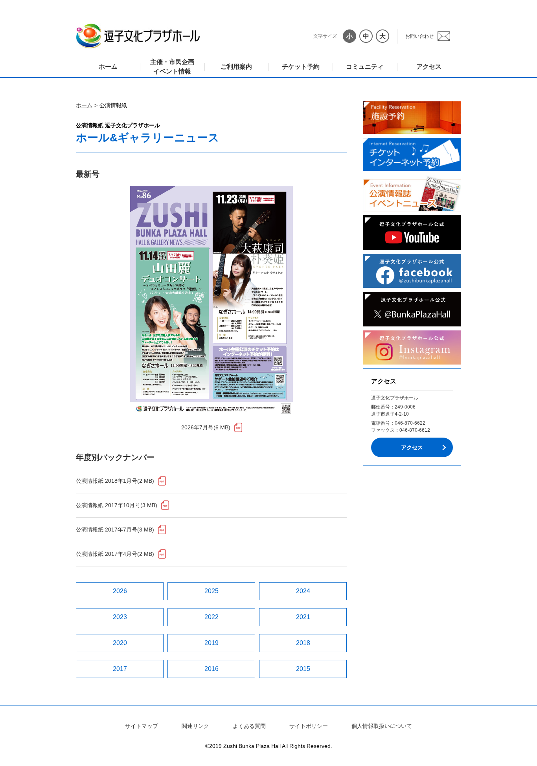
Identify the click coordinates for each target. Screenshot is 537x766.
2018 (303, 643)
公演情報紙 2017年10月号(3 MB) (116, 505)
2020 (120, 643)
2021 (303, 617)
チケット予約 (301, 66)
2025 (211, 591)
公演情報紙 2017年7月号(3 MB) (115, 529)
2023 (120, 617)
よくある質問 (249, 726)
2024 (303, 591)
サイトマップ (141, 726)
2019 (211, 643)
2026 (120, 591)
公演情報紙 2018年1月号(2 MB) (115, 481)
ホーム (108, 66)
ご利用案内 (236, 66)
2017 (120, 668)
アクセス (428, 66)
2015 (303, 668)
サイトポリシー (308, 726)
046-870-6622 (410, 423)
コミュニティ (365, 66)
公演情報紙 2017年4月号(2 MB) (115, 554)
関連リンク (195, 726)
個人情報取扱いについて (381, 726)
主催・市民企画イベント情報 (172, 67)
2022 (211, 617)
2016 (211, 668)
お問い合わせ (419, 36)
